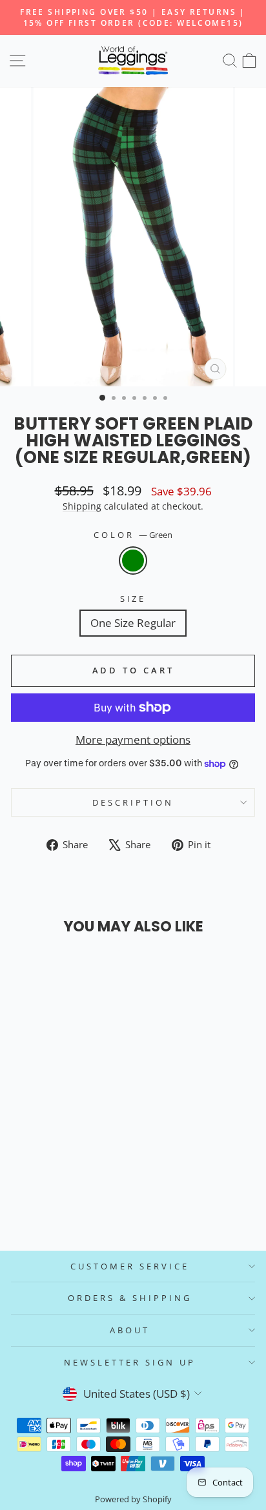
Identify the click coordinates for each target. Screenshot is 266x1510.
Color (133, 535)
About (130, 1330)
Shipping (82, 506)
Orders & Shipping (130, 1298)
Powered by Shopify (133, 1499)
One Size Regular (133, 622)
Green (133, 560)
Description (133, 802)
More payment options (133, 739)
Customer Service (129, 1266)
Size (133, 598)
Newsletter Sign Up (130, 1362)
